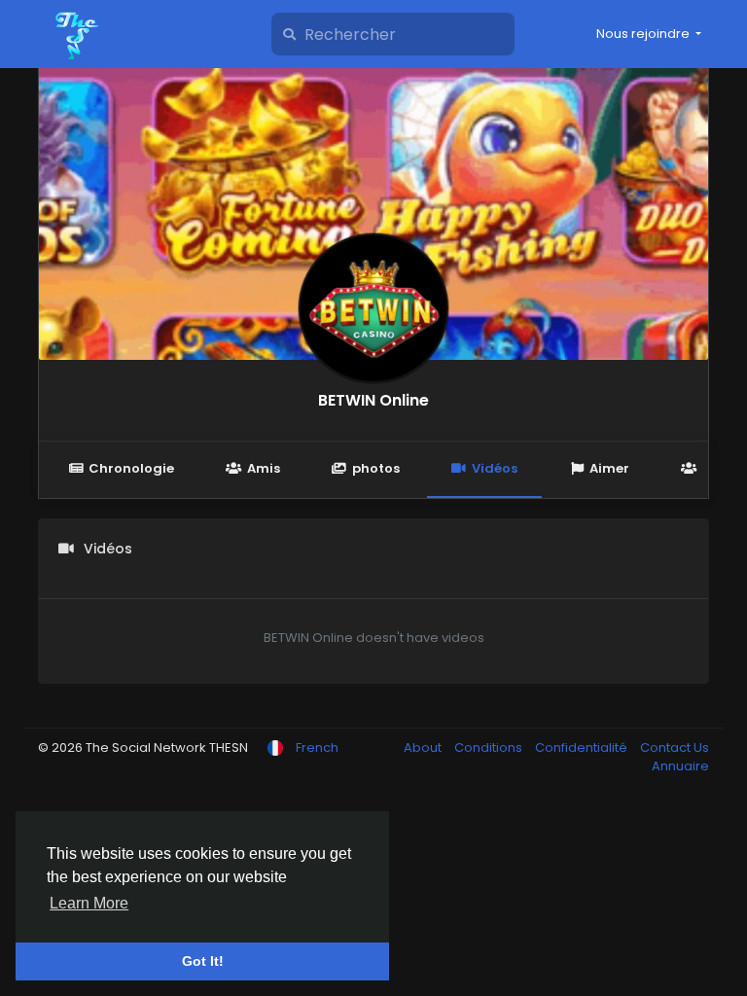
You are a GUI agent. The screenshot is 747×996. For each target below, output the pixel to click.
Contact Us (674, 747)
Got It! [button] (203, 961)
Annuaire (680, 766)
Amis (263, 468)
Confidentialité (582, 747)
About (424, 747)
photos (376, 468)
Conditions (489, 747)
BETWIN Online (373, 400)
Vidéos (494, 468)
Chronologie (131, 468)
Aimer (609, 468)
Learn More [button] (89, 903)
